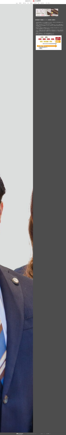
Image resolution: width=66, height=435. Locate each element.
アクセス (42, 433)
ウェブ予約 (47, 433)
